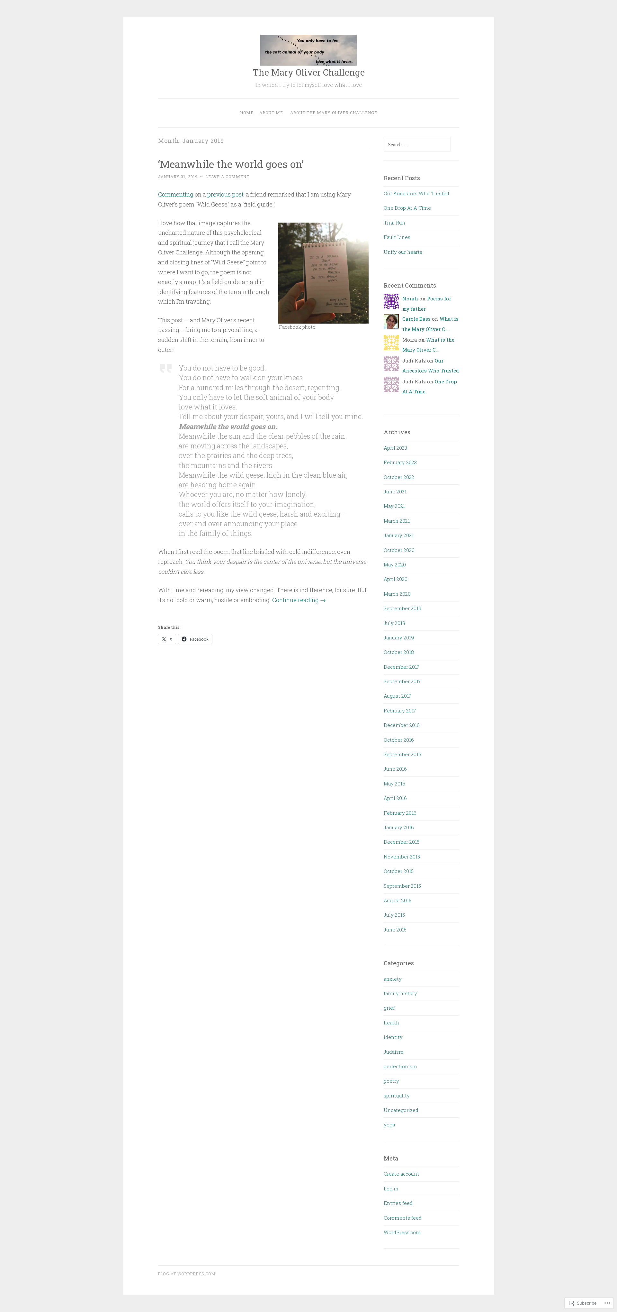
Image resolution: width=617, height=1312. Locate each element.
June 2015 (395, 929)
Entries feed (398, 1203)
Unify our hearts (403, 252)
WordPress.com (402, 1232)
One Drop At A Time (407, 208)
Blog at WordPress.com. (187, 1273)
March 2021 (397, 521)
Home (247, 112)
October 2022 (399, 477)
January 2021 (399, 535)
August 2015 (397, 900)
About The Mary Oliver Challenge (333, 112)
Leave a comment (227, 176)
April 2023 (395, 448)
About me (271, 112)
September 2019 (402, 608)
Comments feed (403, 1218)
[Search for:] (417, 144)
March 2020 (397, 594)
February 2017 (400, 710)
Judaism (394, 1052)
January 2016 (399, 827)
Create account (401, 1173)
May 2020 (395, 564)
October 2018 (399, 652)
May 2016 (394, 783)
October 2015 (399, 871)
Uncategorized (401, 1110)
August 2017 (397, 696)
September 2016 (402, 754)
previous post (225, 194)
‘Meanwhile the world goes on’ (231, 164)
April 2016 (395, 798)
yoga (389, 1124)
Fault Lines (397, 237)
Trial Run (394, 222)
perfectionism (400, 1066)
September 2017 (402, 681)
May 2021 (394, 506)
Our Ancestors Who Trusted (416, 193)
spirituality (397, 1095)
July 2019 (394, 623)
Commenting (175, 194)
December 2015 (401, 842)
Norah (410, 298)
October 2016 (399, 740)
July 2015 (394, 915)
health (391, 1022)
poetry (391, 1081)
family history (400, 993)
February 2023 (400, 462)
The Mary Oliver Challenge (309, 72)
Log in (391, 1188)
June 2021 (395, 491)
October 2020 (399, 550)
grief (389, 1008)
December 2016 (402, 725)
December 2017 (401, 667)
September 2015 (402, 886)
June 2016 (395, 769)
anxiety (393, 979)
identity (393, 1037)
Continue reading (299, 600)
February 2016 (400, 813)
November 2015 (402, 856)
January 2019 (399, 637)
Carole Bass (416, 319)
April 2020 (395, 579)
